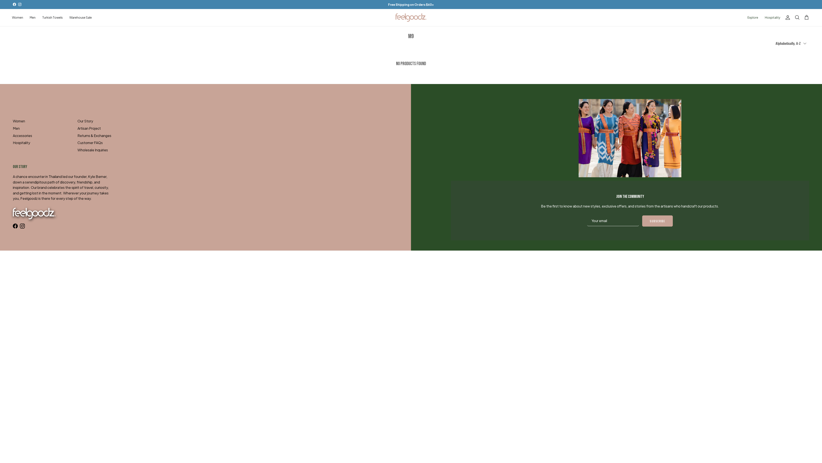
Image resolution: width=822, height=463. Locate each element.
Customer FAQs (90, 142)
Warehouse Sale (80, 17)
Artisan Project (89, 128)
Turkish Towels (52, 17)
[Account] (786, 17)
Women (17, 17)
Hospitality (772, 17)
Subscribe (657, 221)
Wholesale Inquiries (92, 150)
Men (33, 17)
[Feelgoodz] (411, 17)
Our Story (85, 121)
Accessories (22, 135)
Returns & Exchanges (94, 135)
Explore (753, 17)
